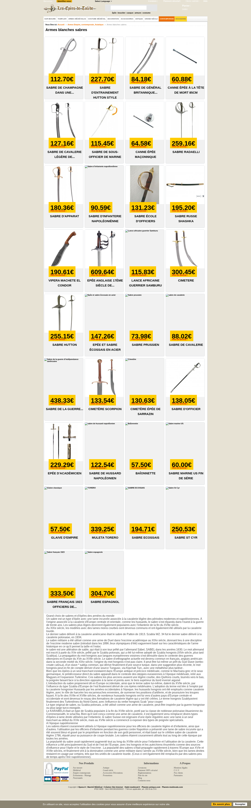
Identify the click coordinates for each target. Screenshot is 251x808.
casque (130, 13)
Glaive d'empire (64, 537)
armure (138, 13)
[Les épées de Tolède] (69, 8)
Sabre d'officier (186, 409)
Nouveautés (78, 778)
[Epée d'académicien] (63, 441)
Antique (106, 768)
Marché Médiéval (94, 787)
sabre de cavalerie (186, 344)
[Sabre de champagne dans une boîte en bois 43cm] (63, 56)
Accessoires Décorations (113, 773)
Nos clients (178, 773)
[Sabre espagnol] (104, 570)
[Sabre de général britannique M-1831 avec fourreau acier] (144, 56)
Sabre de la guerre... (64, 409)
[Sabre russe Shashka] (185, 184)
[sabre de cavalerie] (185, 313)
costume (146, 13)
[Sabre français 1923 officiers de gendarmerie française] (63, 570)
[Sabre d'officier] (185, 377)
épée (114, 13)
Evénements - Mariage (82, 775)
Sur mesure (77, 768)
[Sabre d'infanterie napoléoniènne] (104, 184)
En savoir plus (221, 804)
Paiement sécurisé (171, 1)
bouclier (121, 13)
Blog (140, 778)
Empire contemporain (81, 773)
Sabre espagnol (105, 602)
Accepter (240, 804)
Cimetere (186, 280)
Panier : (186, 5)
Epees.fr (82, 787)
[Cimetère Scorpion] (104, 377)
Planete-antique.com (151, 787)
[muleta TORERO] (104, 506)
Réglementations (144, 773)
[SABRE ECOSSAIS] (144, 506)
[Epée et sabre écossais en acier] (104, 313)
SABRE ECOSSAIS (145, 537)
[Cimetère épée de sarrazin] (144, 377)
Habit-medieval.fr (132, 787)
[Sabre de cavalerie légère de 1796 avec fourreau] (63, 120)
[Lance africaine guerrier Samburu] (144, 249)
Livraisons (142, 768)
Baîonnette (146, 473)
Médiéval (77, 770)
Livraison (152, 1)
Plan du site (142, 775)
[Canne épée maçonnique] (144, 120)
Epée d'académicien (64, 473)
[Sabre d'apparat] (63, 184)
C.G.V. (176, 770)
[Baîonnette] (144, 441)
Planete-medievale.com (172, 787)
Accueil (61, 25)
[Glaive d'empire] (63, 506)
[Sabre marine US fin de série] (185, 441)
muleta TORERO (105, 537)
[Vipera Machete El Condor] (63, 249)
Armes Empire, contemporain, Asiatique (85, 25)
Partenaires (178, 775)
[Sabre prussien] (144, 313)
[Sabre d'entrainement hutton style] (104, 56)
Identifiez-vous (64, 1)
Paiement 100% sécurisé (148, 770)
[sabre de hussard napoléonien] (104, 441)
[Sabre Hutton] (63, 313)
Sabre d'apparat (64, 216)
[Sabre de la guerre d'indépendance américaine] (63, 377)
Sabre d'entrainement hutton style (105, 92)
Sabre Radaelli (186, 152)
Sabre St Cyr (186, 537)
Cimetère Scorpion (105, 409)
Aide (205, 1)
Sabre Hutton (64, 344)
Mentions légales (180, 768)
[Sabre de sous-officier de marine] (104, 120)
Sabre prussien (145, 344)
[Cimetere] (185, 249)
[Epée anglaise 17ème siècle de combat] (104, 249)
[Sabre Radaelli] (185, 120)
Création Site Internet (113, 787)
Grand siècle (108, 770)
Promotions (107, 775)
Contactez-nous (144, 780)
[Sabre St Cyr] (185, 506)
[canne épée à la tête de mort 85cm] (185, 56)
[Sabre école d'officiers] (144, 184)
